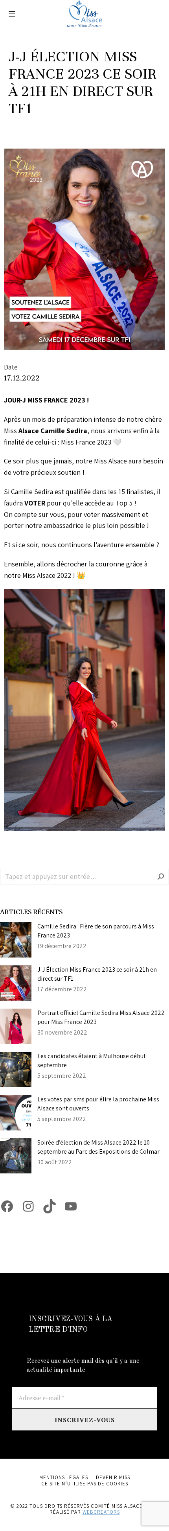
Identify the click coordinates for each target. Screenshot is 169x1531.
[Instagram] (28, 1206)
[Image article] (15, 940)
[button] (12, 14)
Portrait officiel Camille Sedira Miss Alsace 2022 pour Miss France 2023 (101, 1017)
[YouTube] (71, 1206)
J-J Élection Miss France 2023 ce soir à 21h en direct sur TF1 (97, 973)
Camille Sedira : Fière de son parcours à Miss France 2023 (95, 930)
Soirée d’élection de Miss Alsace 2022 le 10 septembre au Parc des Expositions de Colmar (98, 1146)
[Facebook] (7, 1206)
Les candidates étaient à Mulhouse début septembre (91, 1060)
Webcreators (101, 1512)
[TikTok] (49, 1206)
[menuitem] (63, 1477)
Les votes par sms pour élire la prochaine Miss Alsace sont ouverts (98, 1103)
